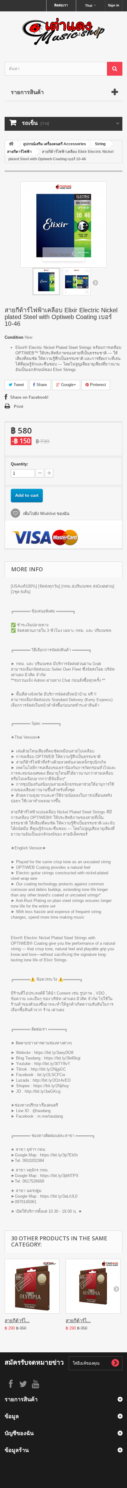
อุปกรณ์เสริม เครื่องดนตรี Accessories (54, 144)
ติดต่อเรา (61, 5)
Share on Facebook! (29, 397)
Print (18, 406)
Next (95, 282)
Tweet (18, 384)
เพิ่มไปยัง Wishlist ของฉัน (45, 513)
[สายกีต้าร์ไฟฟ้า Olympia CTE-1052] (93, 1286)
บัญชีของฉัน (19, 1433)
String (100, 144)
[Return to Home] (11, 144)
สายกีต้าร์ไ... (17, 1320)
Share (41, 384)
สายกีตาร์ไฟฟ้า (19, 152)
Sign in (113, 5)
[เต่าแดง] (63, 31)
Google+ (68, 384)
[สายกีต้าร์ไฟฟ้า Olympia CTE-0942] (32, 1286)
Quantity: (19, 464)
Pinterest (97, 384)
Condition (14, 337)
